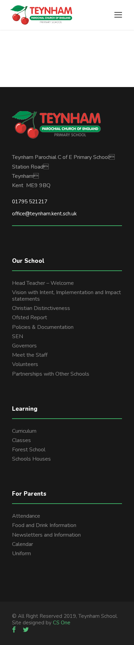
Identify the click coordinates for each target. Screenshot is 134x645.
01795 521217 (29, 201)
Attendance (26, 516)
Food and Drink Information (44, 525)
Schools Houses (31, 459)
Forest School (28, 449)
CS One (61, 622)
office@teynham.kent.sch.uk (44, 213)
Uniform (21, 553)
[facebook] (14, 629)
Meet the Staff (29, 355)
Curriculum (24, 431)
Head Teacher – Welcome (43, 283)
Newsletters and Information (46, 535)
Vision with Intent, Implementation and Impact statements (66, 296)
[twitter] (26, 629)
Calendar (22, 544)
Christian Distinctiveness (41, 308)
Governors (24, 346)
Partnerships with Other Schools (50, 374)
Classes (21, 440)
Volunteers (25, 364)
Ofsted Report (29, 317)
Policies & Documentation (43, 327)
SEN (17, 336)
